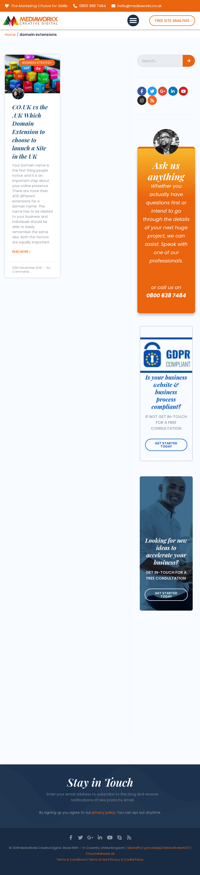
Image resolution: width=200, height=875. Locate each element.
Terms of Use (97, 859)
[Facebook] (141, 91)
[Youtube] (183, 91)
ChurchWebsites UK (100, 854)
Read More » (21, 252)
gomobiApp (153, 848)
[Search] (189, 61)
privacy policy (103, 812)
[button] (133, 20)
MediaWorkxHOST (177, 848)
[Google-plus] (162, 91)
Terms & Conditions (71, 859)
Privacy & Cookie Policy (126, 859)
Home (10, 34)
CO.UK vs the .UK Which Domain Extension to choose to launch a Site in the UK (30, 131)
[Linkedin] (172, 91)
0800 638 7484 (166, 295)
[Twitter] (152, 91)
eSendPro (135, 848)
